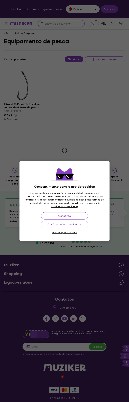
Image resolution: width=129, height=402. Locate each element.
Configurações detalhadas (64, 224)
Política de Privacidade (64, 206)
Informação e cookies (64, 232)
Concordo (64, 216)
